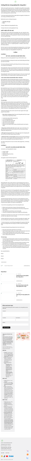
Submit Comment (6, 327)
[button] (1, 1)
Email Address (18, 317)
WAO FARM (2, 452)
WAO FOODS (7, 452)
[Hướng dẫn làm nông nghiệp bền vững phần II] (8, 278)
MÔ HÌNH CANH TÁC (27, 265)
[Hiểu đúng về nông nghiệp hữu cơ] (8, 297)
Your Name (4, 317)
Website (4, 322)
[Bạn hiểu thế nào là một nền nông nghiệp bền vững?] (8, 287)
